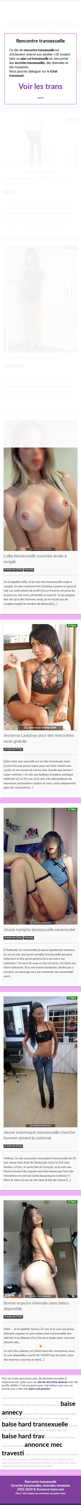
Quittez (40, 98)
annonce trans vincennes (34, 1398)
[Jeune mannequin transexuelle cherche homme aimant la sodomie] (40, 1062)
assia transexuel (11, 1398)
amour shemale (10, 1418)
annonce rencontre (56, 1414)
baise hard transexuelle (35, 1424)
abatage (71, 1414)
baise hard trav (23, 1436)
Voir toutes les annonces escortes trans (44, 1493)
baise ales (64, 1463)
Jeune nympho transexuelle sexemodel (39, 929)
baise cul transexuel (13, 1446)
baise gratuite (59, 1430)
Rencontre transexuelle (40, 1482)
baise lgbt (63, 1418)
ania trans (47, 1466)
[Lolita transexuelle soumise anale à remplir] (40, 486)
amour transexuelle (49, 1405)
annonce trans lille (31, 1466)
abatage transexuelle (22, 1463)
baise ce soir (51, 1418)
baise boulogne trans (46, 1463)
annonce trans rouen (34, 1414)
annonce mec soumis (13, 1405)
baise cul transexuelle (31, 1418)
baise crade (31, 1405)
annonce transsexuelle (60, 1398)
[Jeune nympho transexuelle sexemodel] (40, 867)
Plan (18, 1493)
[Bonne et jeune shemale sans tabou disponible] (40, 1250)
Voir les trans (40, 87)
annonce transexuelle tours (60, 1437)
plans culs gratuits (39, 1389)
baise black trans (34, 1454)
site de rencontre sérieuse (52, 1382)
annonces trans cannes (56, 1454)
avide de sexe (43, 1430)
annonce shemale (25, 1430)
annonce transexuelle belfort (34, 1459)
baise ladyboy (58, 1459)
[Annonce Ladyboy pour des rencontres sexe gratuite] (40, 678)
